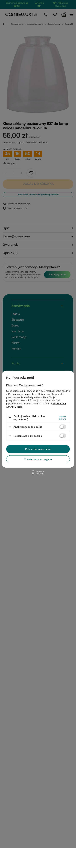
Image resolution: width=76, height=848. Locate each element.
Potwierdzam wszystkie (38, 449)
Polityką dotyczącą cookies (22, 394)
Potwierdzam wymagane (38, 459)
